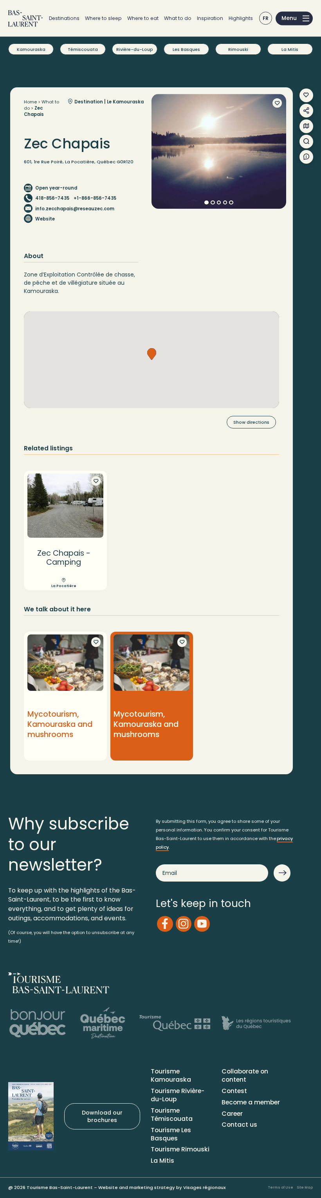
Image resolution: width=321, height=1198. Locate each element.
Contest (234, 1090)
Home (30, 102)
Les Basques (186, 49)
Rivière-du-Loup (134, 49)
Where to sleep (103, 18)
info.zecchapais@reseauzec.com (74, 209)
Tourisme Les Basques (171, 1134)
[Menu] (294, 18)
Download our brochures (102, 1116)
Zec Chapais (34, 111)
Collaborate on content (245, 1075)
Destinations (64, 18)
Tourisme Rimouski (180, 1149)
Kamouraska (31, 49)
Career (232, 1113)
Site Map (305, 1187)
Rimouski (238, 49)
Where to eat (143, 18)
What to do (177, 18)
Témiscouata (83, 49)
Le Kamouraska (125, 102)
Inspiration (210, 18)
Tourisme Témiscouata (172, 1114)
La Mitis (289, 49)
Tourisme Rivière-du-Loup (177, 1095)
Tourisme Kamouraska (171, 1075)
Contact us (239, 1124)
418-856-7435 (52, 198)
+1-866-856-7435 (95, 198)
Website (45, 219)
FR (266, 18)
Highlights (241, 18)
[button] (151, 354)
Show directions (251, 422)
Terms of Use (280, 1187)
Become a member (251, 1102)
